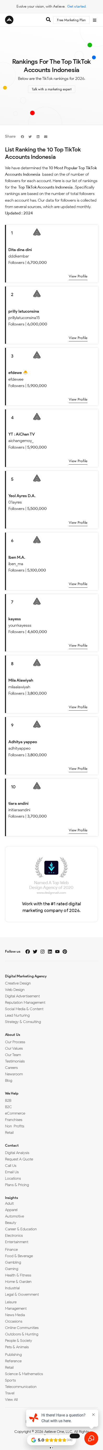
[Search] (48, 20)
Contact (12, 1145)
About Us (12, 1035)
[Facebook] (27, 951)
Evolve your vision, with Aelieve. (41, 6)
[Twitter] (35, 951)
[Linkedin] (50, 951)
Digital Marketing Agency (26, 976)
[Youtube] (57, 951)
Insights (11, 1198)
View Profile (78, 276)
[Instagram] (42, 951)
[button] (22, 136)
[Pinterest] (65, 951)
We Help (11, 1093)
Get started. (76, 6)
